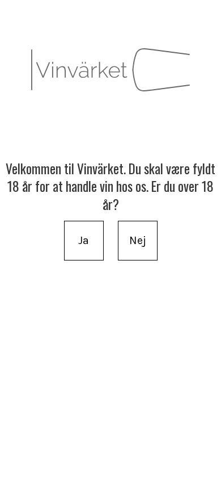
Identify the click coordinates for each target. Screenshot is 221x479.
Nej (137, 240)
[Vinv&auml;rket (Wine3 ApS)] (110, 69)
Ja (83, 240)
